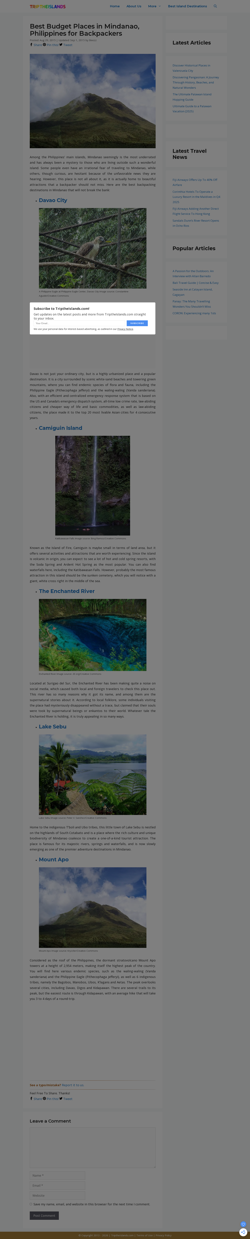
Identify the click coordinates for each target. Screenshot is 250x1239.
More (152, 6)
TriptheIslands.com (122, 1235)
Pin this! (52, 45)
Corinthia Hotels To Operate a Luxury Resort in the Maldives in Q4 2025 (196, 197)
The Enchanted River (67, 591)
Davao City (53, 200)
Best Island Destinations (187, 6)
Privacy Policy (164, 1235)
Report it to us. (73, 1085)
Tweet (67, 45)
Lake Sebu (52, 727)
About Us (134, 6)
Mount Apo (54, 859)
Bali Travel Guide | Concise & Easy (196, 283)
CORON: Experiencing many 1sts (194, 313)
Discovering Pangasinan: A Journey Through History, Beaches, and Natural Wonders (196, 82)
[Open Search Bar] (215, 6)
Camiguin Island (60, 428)
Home (115, 6)
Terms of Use (144, 1235)
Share (37, 45)
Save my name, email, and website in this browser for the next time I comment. (92, 1204)
